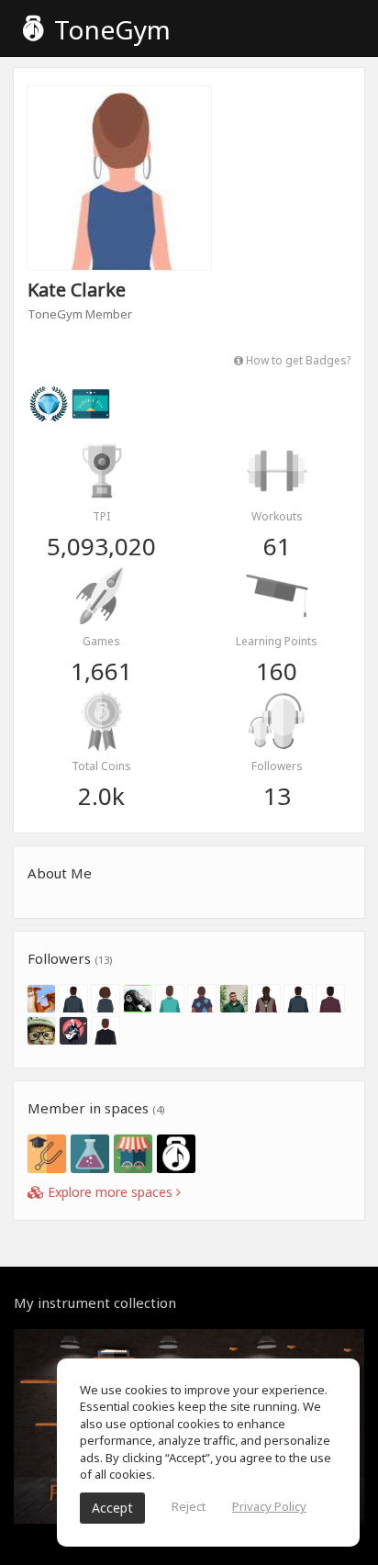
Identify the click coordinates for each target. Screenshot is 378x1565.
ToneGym (109, 29)
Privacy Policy (269, 1506)
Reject (189, 1506)
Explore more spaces (110, 1192)
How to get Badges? (296, 359)
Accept (112, 1507)
